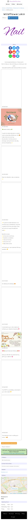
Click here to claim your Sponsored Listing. (13, 453)
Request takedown (6, 446)
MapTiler (14, 493)
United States (9, 8)
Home (8, 4)
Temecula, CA (16, 8)
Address (5, 17)
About (5, 513)
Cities (13, 4)
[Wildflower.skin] (14, 486)
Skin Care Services (6, 460)
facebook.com (4, 472)
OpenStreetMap (19, 493)
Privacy (18, 513)
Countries (20, 4)
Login (13, 517)
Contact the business (13, 17)
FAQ (23, 513)
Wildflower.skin (15, 488)
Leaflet (11, 493)
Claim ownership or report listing (9, 443)
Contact (11, 513)
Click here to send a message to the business (10, 466)
